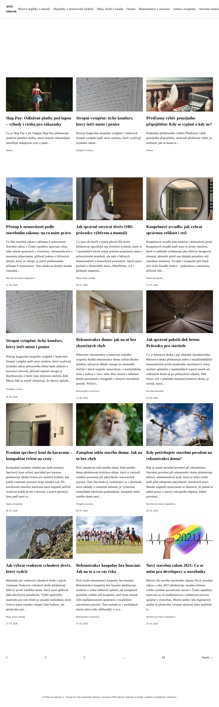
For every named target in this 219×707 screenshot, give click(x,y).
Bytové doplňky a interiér (34, 9)
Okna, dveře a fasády (110, 9)
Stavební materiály (155, 391)
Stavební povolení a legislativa (20, 278)
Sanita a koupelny (184, 9)
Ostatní (131, 9)
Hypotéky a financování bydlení (73, 9)
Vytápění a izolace (84, 150)
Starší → (207, 657)
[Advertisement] (109, 43)
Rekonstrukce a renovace (154, 9)
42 (163, 657)
